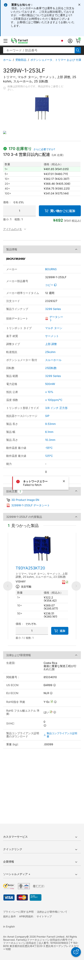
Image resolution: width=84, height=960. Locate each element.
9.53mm (50, 423)
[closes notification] (79, 4)
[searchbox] (39, 50)
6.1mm (49, 431)
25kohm (50, 352)
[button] (5, 41)
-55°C (49, 447)
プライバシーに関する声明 (18, 911)
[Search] (78, 50)
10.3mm (50, 439)
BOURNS (51, 269)
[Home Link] (25, 41)
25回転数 (51, 368)
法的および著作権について (52, 911)
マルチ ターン (53, 328)
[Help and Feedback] (76, 952)
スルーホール (53, 360)
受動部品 (20, 59)
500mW (50, 384)
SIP (47, 415)
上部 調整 (51, 344)
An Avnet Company (14, 936)
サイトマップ (44, 916)
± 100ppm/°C (53, 399)
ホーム (7, 59)
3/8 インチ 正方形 (56, 407)
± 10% (49, 392)
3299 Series (53, 309)
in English (9, 926)
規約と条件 (9, 916)
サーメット (52, 336)
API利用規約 (26, 916)
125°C (49, 455)
